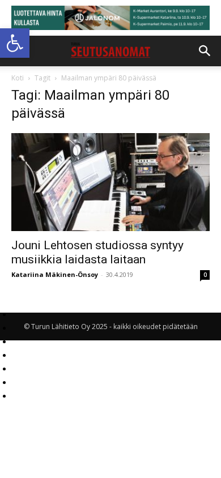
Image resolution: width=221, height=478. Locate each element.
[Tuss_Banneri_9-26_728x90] (110, 18)
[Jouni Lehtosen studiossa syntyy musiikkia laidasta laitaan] (110, 182)
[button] (14, 43)
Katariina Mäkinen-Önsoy (54, 274)
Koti (17, 78)
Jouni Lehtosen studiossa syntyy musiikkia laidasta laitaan (97, 252)
